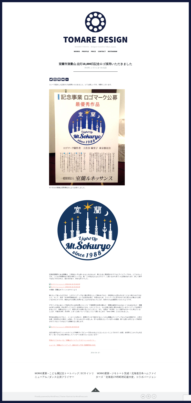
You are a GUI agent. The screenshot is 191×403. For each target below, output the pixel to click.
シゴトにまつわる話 (99, 67)
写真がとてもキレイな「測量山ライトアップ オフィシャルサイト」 (72, 340)
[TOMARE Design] (95, 22)
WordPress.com (82, 396)
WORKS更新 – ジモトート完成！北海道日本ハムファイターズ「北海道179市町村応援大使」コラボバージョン (126, 375)
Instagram (112, 51)
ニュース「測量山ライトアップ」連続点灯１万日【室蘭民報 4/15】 (72, 345)
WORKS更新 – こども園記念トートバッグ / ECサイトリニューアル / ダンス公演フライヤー (64, 375)
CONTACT (102, 51)
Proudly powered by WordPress (47, 396)
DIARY (87, 67)
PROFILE (85, 51)
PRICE (93, 51)
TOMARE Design (95, 39)
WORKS (77, 51)
